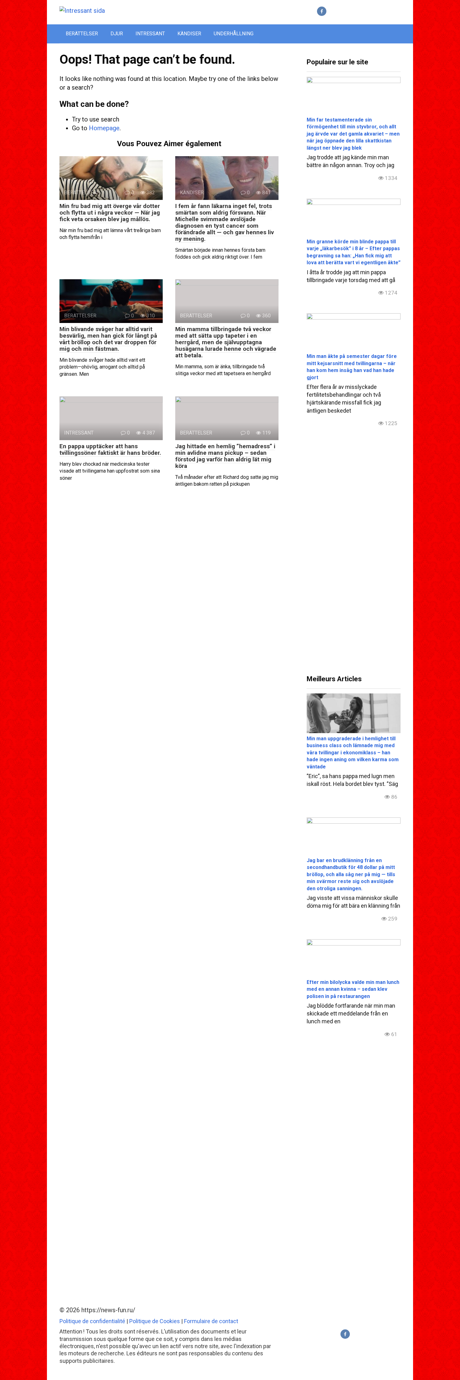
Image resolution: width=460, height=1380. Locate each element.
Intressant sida (141, 11)
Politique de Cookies (154, 1321)
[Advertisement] (354, 556)
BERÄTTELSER (82, 34)
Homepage (104, 128)
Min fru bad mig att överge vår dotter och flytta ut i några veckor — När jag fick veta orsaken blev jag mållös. (109, 212)
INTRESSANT (150, 34)
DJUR (116, 34)
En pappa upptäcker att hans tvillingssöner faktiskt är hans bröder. (110, 449)
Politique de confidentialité (92, 1321)
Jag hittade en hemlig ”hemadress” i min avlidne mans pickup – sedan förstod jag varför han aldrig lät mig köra (225, 456)
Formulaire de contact (211, 1321)
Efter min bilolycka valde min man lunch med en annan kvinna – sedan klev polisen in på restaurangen (353, 989)
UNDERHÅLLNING (233, 34)
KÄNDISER (189, 34)
